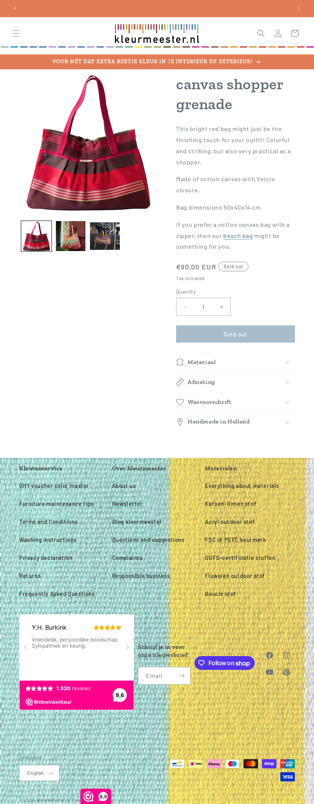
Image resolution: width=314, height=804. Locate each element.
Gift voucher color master (54, 485)
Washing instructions (48, 539)
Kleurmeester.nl (54, 799)
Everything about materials (242, 485)
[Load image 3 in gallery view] (105, 236)
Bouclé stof (220, 593)
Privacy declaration (45, 557)
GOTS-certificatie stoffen (240, 557)
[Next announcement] (299, 8)
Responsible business (141, 575)
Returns (30, 575)
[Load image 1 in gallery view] (36, 236)
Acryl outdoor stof (230, 521)
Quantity (186, 292)
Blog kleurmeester (137, 521)
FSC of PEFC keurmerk (235, 539)
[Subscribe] (181, 676)
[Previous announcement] (15, 8)
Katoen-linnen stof (230, 503)
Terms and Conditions (48, 521)
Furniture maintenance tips (56, 503)
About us (124, 485)
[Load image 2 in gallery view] (71, 236)
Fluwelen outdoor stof (235, 575)
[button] (16, 33)
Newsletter (127, 503)
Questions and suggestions (148, 539)
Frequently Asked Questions (57, 593)
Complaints (127, 557)
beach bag (238, 235)
